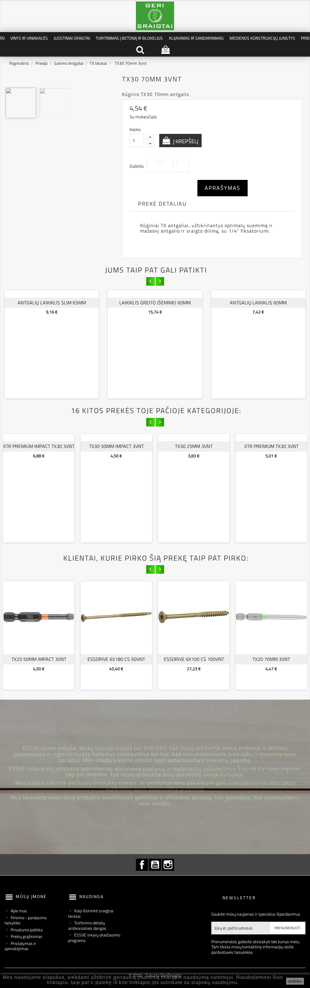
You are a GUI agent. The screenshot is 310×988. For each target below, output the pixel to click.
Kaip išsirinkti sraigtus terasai (91, 913)
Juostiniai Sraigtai (72, 38)
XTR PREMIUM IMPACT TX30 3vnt (38, 446)
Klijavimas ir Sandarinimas (196, 38)
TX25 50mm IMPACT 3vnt (39, 659)
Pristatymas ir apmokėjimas (20, 946)
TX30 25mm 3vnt (194, 446)
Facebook (142, 865)
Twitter (167, 166)
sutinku (295, 981)
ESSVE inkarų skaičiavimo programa (94, 937)
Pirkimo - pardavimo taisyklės (26, 920)
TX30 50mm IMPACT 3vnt (116, 446)
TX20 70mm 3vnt (271, 659)
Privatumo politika (27, 930)
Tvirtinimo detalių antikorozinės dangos (87, 925)
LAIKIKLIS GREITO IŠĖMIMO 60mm (155, 302)
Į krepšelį (185, 141)
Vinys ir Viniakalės (29, 38)
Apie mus (19, 910)
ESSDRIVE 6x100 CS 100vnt (194, 659)
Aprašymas (222, 188)
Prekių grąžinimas (26, 936)
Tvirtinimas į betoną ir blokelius (129, 38)
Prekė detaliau (162, 204)
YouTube (155, 865)
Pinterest (183, 166)
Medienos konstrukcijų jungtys (262, 38)
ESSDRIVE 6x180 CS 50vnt (116, 659)
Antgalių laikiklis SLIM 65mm (52, 302)
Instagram (168, 865)
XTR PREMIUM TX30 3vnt (271, 446)
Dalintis (152, 166)
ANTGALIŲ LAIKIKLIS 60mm (258, 302)
